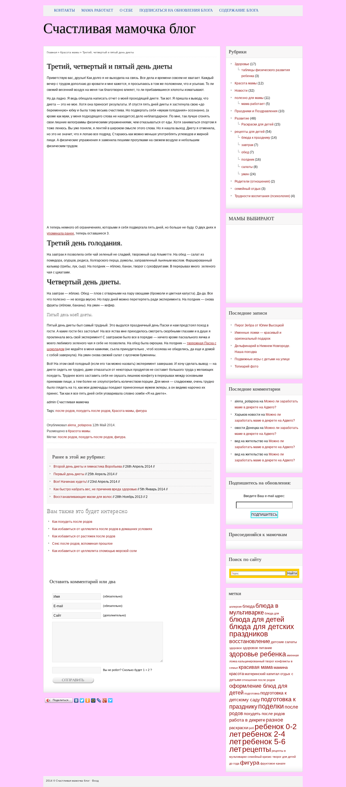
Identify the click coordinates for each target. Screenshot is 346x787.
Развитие (242, 118)
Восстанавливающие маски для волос (83, 497)
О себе (126, 10)
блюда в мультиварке (253, 609)
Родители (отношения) (252, 181)
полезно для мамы (249, 98)
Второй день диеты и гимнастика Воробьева (88, 466)
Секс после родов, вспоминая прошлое (82, 543)
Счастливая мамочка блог (119, 28)
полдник (247, 159)
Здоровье (242, 64)
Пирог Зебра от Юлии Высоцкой (259, 325)
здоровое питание (257, 648)
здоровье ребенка (257, 654)
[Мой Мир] (93, 700)
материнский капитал (262, 674)
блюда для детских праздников (261, 630)
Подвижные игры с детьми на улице (262, 359)
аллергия (235, 606)
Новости (241, 90)
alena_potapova (80, 425)
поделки (271, 706)
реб (251, 728)
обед (245, 152)
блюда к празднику (255, 138)
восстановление (249, 641)
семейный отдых (248, 189)
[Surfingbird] (110, 700)
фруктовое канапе (272, 763)
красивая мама (256, 667)
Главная (52, 52)
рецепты (256, 749)
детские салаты (284, 642)
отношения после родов (258, 680)
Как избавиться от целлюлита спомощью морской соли (94, 551)
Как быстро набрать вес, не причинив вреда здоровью (95, 489)
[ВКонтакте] (76, 700)
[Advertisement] (87, 189)
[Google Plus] (105, 700)
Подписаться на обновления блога (176, 10)
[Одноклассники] (88, 700)
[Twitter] (82, 700)
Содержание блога (238, 10)
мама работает (253, 104)
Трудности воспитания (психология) (262, 196)
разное (274, 720)
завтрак (247, 145)
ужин (245, 174)
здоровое (235, 648)
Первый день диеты (69, 474)
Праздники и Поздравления (256, 111)
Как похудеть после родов (72, 522)
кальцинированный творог (256, 661)
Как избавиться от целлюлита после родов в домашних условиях (102, 529)
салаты (247, 167)
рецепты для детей (250, 132)
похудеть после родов (93, 411)
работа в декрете (247, 720)
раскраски (238, 727)
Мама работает (97, 10)
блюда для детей (256, 619)
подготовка (252, 693)
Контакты (64, 10)
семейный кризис (260, 756)
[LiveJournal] (99, 700)
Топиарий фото (246, 366)
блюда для (272, 613)
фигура (141, 411)
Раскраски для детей (257, 124)
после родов (65, 411)
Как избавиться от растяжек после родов (83, 536)
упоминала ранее (60, 233)
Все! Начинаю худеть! (70, 482)
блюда (248, 606)
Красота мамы (69, 52)
